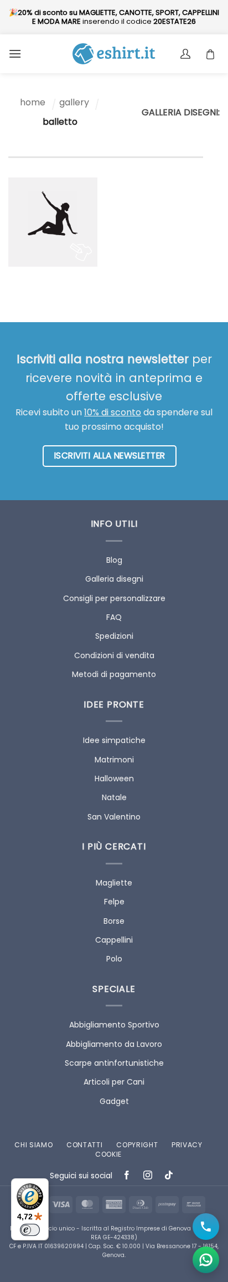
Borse (114, 921)
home (32, 102)
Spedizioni (114, 636)
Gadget (114, 1101)
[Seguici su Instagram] (148, 1176)
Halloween (114, 778)
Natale (114, 797)
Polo (114, 958)
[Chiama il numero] (206, 1226)
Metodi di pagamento (114, 674)
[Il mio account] (186, 53)
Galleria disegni (114, 578)
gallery (74, 102)
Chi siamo (33, 1144)
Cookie (108, 1154)
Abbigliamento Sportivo (114, 1024)
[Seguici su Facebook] (127, 1176)
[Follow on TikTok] (169, 1176)
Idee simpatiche (114, 740)
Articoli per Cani (114, 1081)
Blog (114, 560)
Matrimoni (114, 759)
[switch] (30, 1230)
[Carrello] (213, 53)
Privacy (187, 1144)
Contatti (84, 1144)
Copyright (137, 1144)
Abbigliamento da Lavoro (114, 1044)
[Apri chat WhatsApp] (206, 1260)
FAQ (114, 617)
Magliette (114, 882)
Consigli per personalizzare (114, 598)
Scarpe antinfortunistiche (114, 1063)
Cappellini (114, 939)
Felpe (114, 901)
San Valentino (114, 816)
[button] (15, 53)
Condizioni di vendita (114, 655)
